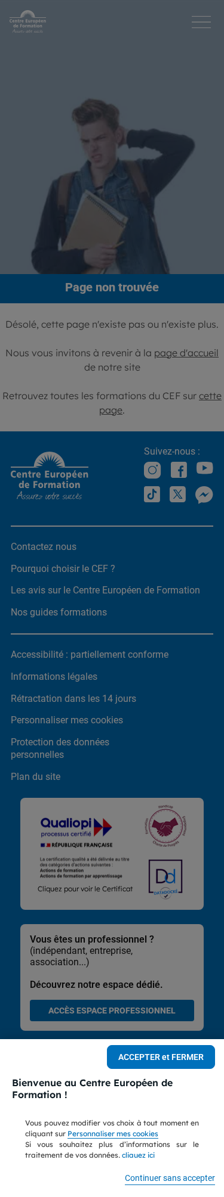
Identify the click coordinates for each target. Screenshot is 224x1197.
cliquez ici (138, 1155)
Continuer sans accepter (170, 1178)
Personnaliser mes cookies (112, 1133)
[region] (112, 1118)
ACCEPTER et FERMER (161, 1057)
